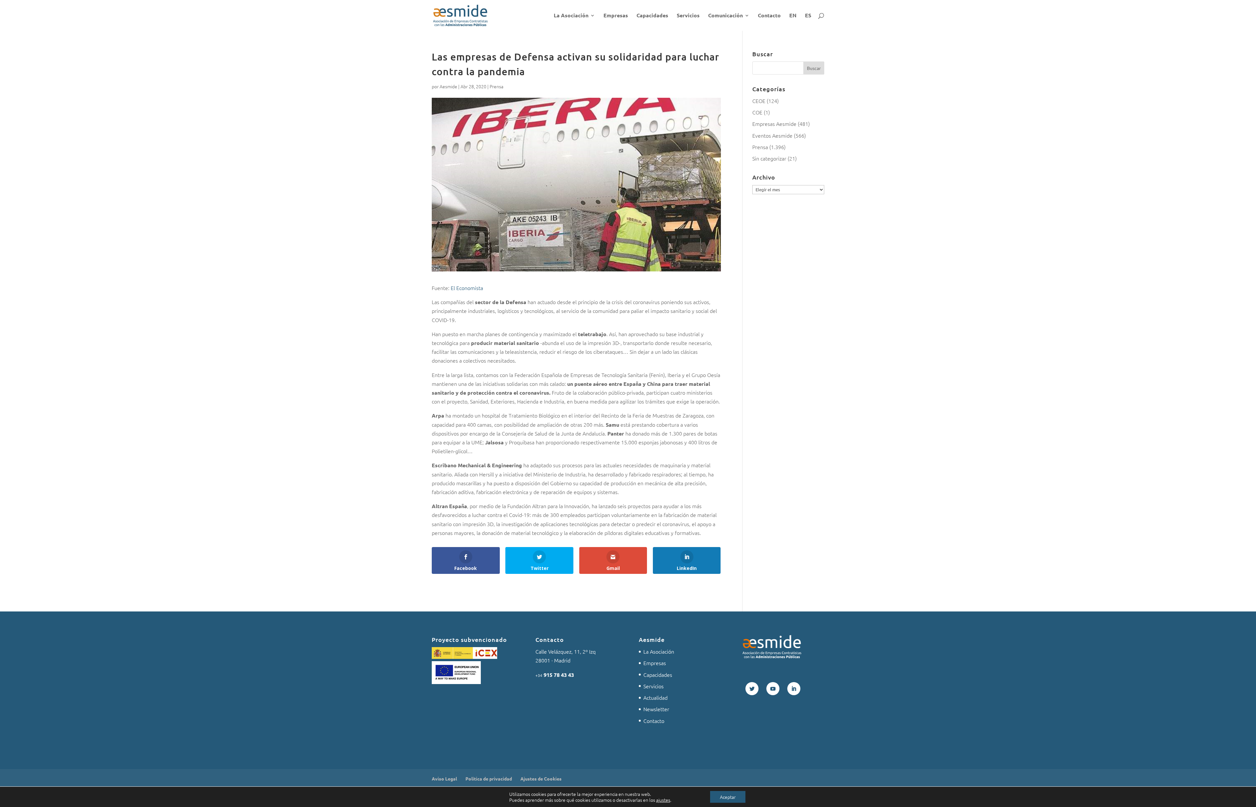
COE (757, 112)
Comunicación (725, 16)
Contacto (769, 16)
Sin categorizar (769, 158)
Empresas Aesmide (774, 123)
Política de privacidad (488, 778)
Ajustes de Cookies (541, 778)
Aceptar (728, 797)
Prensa (496, 86)
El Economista (467, 287)
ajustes (663, 800)
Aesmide (448, 86)
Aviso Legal (444, 778)
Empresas (615, 16)
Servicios (688, 16)
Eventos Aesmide (772, 135)
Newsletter (656, 709)
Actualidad (655, 697)
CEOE (758, 100)
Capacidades (652, 16)
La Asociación (571, 16)
